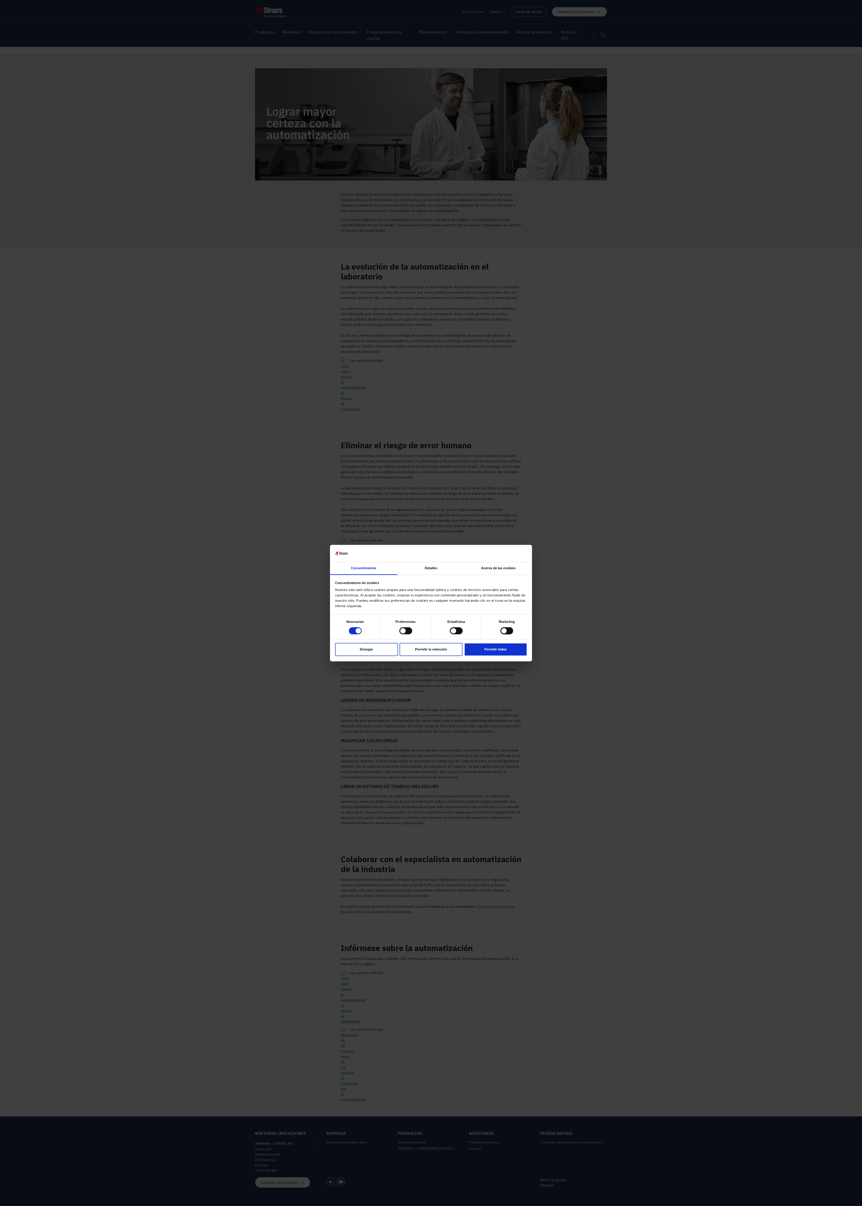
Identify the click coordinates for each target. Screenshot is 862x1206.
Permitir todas (495, 649)
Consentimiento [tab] (363, 568)
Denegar (366, 649)
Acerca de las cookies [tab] (498, 568)
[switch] (405, 630)
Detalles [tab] (431, 568)
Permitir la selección (431, 649)
